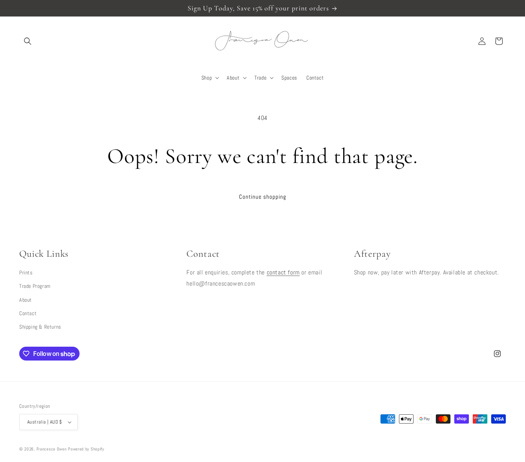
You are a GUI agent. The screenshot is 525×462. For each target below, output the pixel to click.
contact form (283, 272)
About (25, 299)
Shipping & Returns (40, 326)
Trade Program (35, 286)
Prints (26, 272)
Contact (28, 313)
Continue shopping (262, 196)
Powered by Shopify (86, 449)
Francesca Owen (52, 449)
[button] (27, 41)
